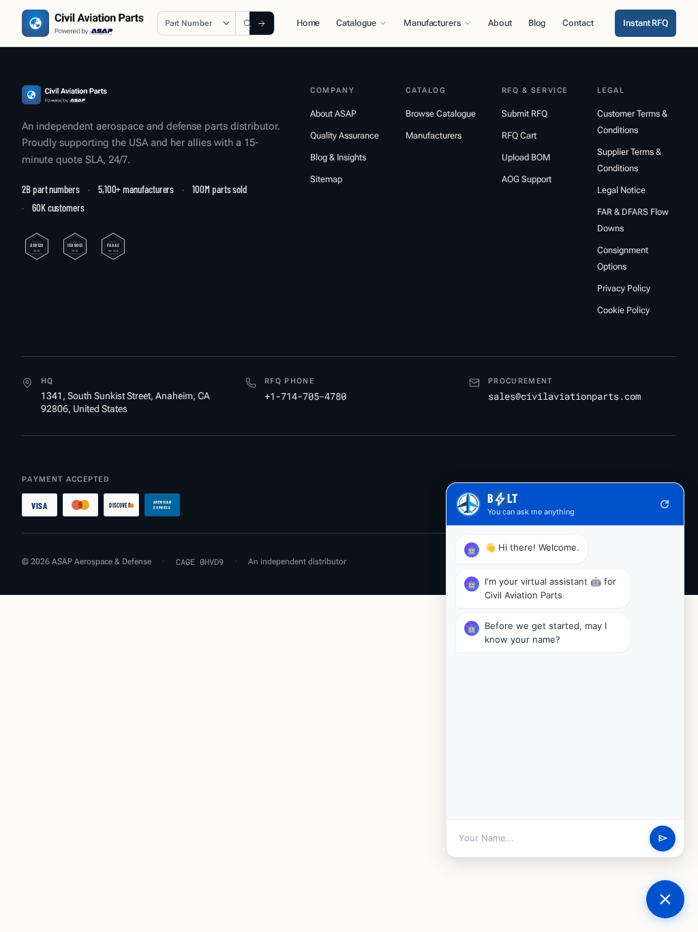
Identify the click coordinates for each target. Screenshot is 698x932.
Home (308, 23)
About (499, 23)
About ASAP (333, 113)
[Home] (64, 94)
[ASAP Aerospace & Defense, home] (83, 23)
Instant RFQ (645, 23)
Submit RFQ (524, 113)
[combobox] (249, 23)
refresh (664, 504)
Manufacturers (432, 23)
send (663, 838)
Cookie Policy (623, 310)
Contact (577, 23)
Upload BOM (526, 157)
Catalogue (356, 23)
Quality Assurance (344, 135)
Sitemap (326, 179)
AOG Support (526, 179)
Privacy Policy (623, 288)
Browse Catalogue (441, 113)
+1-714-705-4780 (305, 396)
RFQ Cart (519, 135)
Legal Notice (621, 190)
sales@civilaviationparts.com (564, 396)
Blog (537, 23)
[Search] (261, 23)
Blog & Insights (338, 157)
